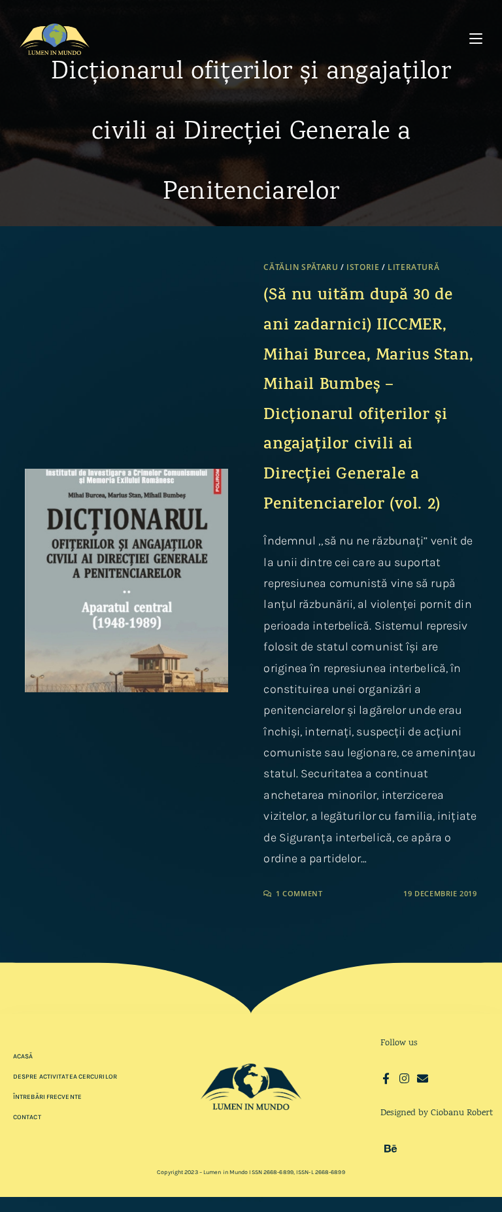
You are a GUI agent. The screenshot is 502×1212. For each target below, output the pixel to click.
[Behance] (390, 1148)
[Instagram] (404, 1078)
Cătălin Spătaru (300, 267)
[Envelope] (422, 1078)
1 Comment (299, 893)
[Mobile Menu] (475, 38)
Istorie (362, 267)
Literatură (413, 267)
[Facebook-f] (386, 1078)
